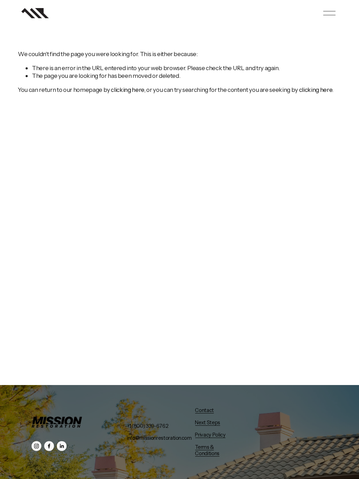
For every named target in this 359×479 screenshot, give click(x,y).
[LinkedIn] (62, 446)
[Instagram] (36, 446)
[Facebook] (49, 446)
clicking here (127, 89)
